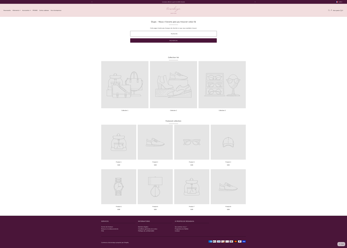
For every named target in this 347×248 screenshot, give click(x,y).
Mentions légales (143, 227)
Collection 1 (124, 110)
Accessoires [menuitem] (26, 10)
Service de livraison (107, 227)
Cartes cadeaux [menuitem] (44, 10)
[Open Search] (329, 10)
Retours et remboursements (109, 229)
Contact (177, 231)
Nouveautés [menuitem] (7, 10)
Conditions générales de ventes (147, 229)
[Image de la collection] (124, 84)
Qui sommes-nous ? (181, 227)
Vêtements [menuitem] (15, 10)
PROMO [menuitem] (35, 10)
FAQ (102, 231)
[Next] (255, 2)
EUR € (340, 2)
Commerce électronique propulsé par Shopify (115, 242)
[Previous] (92, 2)
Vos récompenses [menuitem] (56, 10)
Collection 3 (222, 110)
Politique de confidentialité (146, 231)
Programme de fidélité (181, 229)
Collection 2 (173, 110)
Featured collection (173, 121)
